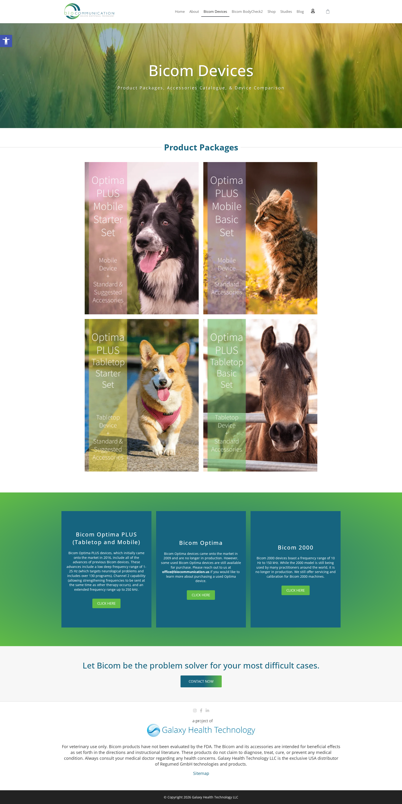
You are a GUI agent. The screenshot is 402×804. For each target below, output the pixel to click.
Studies (286, 11)
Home (180, 11)
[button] (6, 41)
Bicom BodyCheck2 (247, 11)
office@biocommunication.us (185, 572)
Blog (300, 11)
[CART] (327, 11)
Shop (272, 11)
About (194, 11)
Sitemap (201, 773)
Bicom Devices (215, 11)
